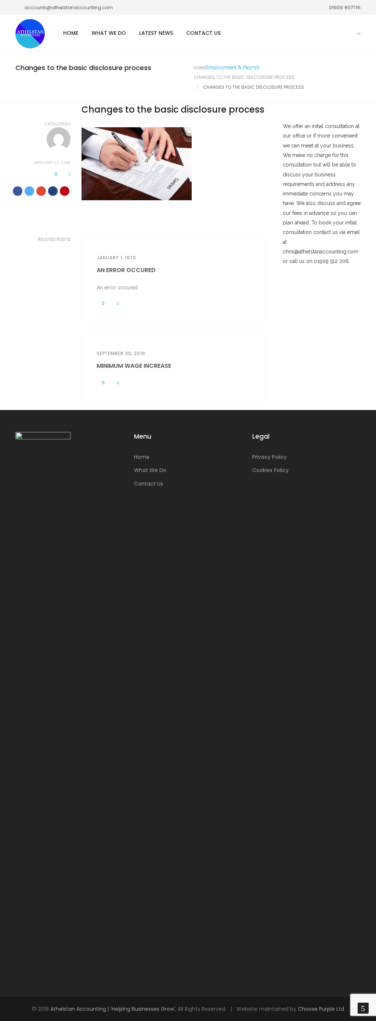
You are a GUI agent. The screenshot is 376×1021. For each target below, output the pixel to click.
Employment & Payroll (233, 67)
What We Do (108, 33)
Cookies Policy (270, 470)
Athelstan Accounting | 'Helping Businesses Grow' (112, 1009)
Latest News (156, 33)
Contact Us (203, 33)
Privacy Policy (269, 457)
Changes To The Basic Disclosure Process (244, 77)
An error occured (126, 270)
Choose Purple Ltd (321, 1009)
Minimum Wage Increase (134, 366)
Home (70, 33)
